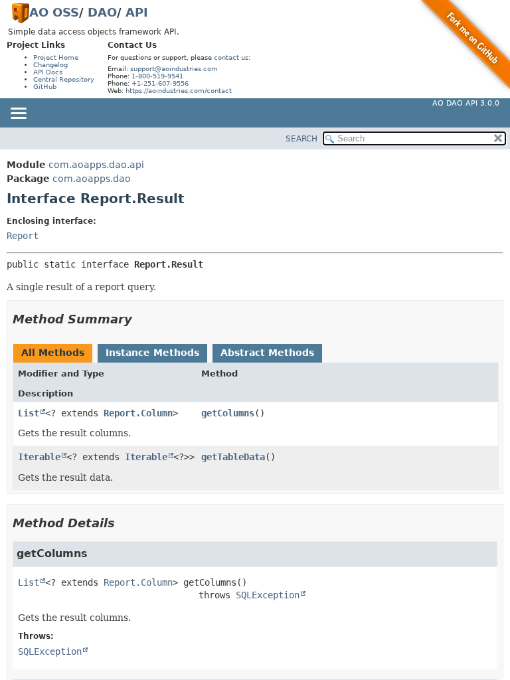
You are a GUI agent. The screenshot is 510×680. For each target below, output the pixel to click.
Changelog (50, 64)
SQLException (267, 595)
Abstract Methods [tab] (267, 352)
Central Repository (63, 79)
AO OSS (54, 12)
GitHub (44, 86)
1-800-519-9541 (157, 76)
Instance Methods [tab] (152, 352)
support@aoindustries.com (174, 68)
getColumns (227, 413)
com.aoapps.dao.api (96, 164)
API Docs (47, 72)
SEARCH (301, 138)
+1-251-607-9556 (160, 83)
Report (23, 235)
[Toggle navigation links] (18, 114)
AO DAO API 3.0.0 (465, 103)
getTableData (233, 457)
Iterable (39, 457)
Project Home (55, 57)
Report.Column (138, 413)
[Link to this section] (141, 319)
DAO (102, 12)
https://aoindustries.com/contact (179, 90)
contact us (231, 57)
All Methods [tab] (52, 352)
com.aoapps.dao (91, 178)
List (28, 413)
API (137, 12)
